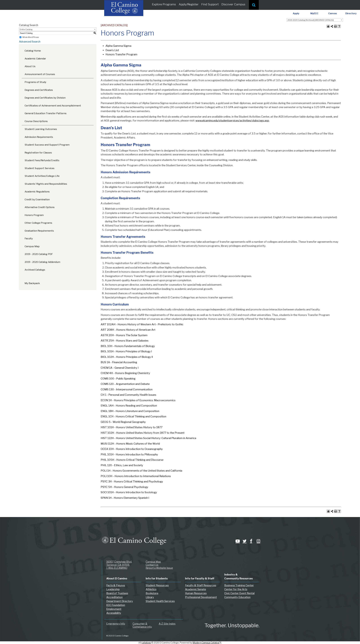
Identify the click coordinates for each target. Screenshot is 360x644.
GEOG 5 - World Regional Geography (123, 422)
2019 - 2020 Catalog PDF (39, 254)
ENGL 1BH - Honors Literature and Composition (130, 411)
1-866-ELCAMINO (116, 567)
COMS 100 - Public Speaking (118, 378)
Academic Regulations (37, 191)
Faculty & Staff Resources (200, 585)
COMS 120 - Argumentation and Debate (125, 384)
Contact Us (152, 564)
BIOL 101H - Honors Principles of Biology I (126, 351)
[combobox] (315, 20)
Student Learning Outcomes (41, 129)
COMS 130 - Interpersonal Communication (126, 389)
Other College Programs (38, 222)
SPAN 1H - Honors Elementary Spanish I (125, 497)
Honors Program (34, 215)
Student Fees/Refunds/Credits (42, 160)
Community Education (237, 597)
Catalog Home (33, 50)
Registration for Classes (38, 152)
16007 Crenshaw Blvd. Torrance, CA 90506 (119, 563)
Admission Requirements (39, 137)
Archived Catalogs (35, 269)
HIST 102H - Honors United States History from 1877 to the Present (142, 432)
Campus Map (32, 246)
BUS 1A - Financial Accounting (119, 362)
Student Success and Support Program (47, 144)
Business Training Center (239, 585)
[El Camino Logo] (134, 538)
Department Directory (119, 601)
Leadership (113, 589)
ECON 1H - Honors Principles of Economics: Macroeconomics (138, 400)
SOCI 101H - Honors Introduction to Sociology (129, 492)
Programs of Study (35, 82)
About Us (30, 66)
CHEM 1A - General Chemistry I (120, 367)
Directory (350, 13)
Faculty (29, 238)
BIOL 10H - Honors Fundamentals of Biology (128, 346)
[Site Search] (254, 5)
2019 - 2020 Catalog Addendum (42, 262)
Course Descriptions (36, 121)
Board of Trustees (117, 593)
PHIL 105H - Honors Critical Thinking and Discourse (132, 459)
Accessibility (113, 612)
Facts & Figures (115, 585)
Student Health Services (160, 601)
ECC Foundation (115, 605)
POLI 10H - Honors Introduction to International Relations (136, 476)
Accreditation (114, 597)
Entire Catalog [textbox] (26, 29)
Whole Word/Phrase (30, 37)
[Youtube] (237, 541)
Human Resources (196, 593)
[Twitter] (244, 541)
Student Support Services (39, 168)
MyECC (314, 13)
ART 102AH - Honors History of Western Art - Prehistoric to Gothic (142, 324)
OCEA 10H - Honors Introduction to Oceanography (132, 449)
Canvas (332, 13)
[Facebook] (251, 541)
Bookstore (152, 593)
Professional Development (201, 597)
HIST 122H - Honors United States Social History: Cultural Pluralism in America (148, 438)
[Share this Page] (331, 26)
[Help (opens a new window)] (339, 26)
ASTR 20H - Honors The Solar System (124, 335)
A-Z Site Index (167, 623)
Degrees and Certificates (39, 90)
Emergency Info (115, 623)
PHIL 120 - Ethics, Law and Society (122, 465)
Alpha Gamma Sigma (118, 45)
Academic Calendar (35, 58)
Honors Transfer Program (121, 54)
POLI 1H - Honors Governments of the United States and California (141, 470)
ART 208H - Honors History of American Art (128, 329)
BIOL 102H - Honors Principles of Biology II (127, 357)
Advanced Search (29, 41)
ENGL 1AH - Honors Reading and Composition (129, 405)
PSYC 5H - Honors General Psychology (124, 487)
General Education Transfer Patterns (46, 113)
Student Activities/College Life (42, 176)
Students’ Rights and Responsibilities (46, 183)
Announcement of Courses (40, 74)
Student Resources (157, 585)
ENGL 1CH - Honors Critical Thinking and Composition (133, 416)
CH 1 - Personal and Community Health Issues (128, 394)
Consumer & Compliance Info (142, 625)
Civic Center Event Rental (239, 593)
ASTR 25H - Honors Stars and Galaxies (124, 340)
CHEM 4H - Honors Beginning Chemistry (125, 373)
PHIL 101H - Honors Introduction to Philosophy (129, 454)
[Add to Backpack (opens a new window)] (328, 26)
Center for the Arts (235, 589)
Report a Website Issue (159, 567)
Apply (296, 13)
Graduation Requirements (39, 230)
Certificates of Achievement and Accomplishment (53, 105)
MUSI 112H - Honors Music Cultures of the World (130, 443)
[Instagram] (258, 541)
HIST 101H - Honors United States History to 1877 (131, 427)
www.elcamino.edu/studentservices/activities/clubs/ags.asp (232, 120)
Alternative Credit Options (40, 207)
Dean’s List (112, 50)
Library (150, 597)
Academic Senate (195, 589)
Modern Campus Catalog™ (207, 642)
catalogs (146, 642)
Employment (113, 609)
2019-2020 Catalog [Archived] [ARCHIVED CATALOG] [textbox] (311, 20)
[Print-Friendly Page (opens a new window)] (335, 26)
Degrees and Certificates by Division (45, 97)
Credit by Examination (37, 199)
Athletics (151, 589)
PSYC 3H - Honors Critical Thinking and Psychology (132, 481)
